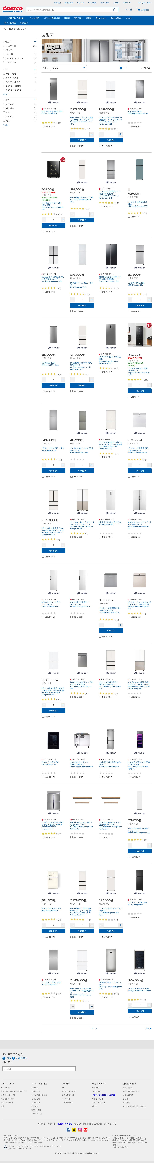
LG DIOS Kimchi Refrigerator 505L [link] (81, 996)
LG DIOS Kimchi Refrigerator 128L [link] (81, 687)
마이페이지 (35, 1102)
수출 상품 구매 (67, 1102)
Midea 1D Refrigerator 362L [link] (80, 606)
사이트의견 (66, 1099)
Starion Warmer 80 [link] (49, 764)
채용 (2, 1106)
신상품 (89, 18)
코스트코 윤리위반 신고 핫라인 (134, 1106)
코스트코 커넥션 (7, 1102)
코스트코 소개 (7, 1083)
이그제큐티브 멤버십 (39, 1095)
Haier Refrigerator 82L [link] (50, 910)
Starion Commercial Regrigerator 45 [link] (49, 828)
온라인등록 (35, 1099)
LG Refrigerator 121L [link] (135, 285)
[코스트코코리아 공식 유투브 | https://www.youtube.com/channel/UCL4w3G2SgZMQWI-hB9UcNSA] (85, 1130)
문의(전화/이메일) (68, 1091)
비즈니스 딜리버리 (52, 18)
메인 (4, 29)
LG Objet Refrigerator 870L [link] (52, 281)
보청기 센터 (96, 1091)
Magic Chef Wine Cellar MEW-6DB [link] (53, 208)
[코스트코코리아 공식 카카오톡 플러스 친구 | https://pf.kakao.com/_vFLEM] (74, 1130)
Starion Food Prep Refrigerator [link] (81, 766)
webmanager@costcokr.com (97, 1140)
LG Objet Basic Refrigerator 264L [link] (80, 201)
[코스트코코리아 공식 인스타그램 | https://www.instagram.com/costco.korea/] (80, 1130)
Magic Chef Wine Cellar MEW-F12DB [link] (139, 374)
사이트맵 (42, 1123)
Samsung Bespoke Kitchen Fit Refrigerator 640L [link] (81, 527)
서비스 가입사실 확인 (120, 1147)
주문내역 (34, 1106)
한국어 (126, 2)
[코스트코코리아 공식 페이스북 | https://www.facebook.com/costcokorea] (69, 1130)
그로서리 (78, 18)
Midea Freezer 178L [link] (106, 524)
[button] (116, 9)
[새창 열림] (6, 1148)
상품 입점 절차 (128, 1095)
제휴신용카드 (36, 1110)
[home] (12, 9)
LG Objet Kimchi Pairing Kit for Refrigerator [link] (81, 828)
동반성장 (126, 1102)
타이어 (67, 18)
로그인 (128, 9)
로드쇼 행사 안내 (98, 1102)
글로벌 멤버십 (36, 1114)
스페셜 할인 (35, 18)
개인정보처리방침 (64, 1123)
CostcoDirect (116, 18)
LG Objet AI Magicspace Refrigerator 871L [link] (108, 447)
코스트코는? (5, 1087)
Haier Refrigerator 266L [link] (79, 452)
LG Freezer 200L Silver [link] (50, 365)
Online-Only (101, 18)
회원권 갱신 (35, 1091)
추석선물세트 (10, 23)
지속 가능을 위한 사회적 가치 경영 (13, 1091)
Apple (129, 18)
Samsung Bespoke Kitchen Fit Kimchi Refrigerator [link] (139, 687)
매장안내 (95, 1087)
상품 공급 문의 (128, 1087)
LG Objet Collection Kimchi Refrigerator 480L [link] (52, 533)
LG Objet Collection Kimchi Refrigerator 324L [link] (80, 914)
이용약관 (51, 1123)
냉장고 (23, 29)
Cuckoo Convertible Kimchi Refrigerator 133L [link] (109, 362)
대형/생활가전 (13, 29)
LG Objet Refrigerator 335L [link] (138, 206)
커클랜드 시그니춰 (8, 1095)
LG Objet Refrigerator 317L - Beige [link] (109, 914)
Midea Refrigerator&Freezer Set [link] (138, 527)
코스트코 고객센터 (12, 1054)
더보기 (6, 94)
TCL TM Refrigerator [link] (135, 904)
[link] (53, 100)
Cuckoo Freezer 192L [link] (49, 114)
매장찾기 (7, 1061)
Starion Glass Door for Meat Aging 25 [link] (138, 767)
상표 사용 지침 (110, 1123)
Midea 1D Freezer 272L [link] (50, 606)
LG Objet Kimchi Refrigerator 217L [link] (138, 607)
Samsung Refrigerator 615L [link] (138, 114)
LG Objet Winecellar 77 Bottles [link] (139, 990)
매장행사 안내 (97, 1099)
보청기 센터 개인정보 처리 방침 (104, 1095)
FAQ (63, 1087)
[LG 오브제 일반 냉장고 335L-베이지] (129, 189)
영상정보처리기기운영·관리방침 (88, 1123)
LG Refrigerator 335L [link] (78, 287)
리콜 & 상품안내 (68, 1095)
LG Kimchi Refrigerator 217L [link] (138, 452)
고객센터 (66, 1083)
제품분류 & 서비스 (8, 1099)
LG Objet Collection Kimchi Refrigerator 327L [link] (109, 197)
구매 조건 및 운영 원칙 (131, 1091)
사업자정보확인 (36, 1142)
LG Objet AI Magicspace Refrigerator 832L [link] (108, 123)
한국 (148, 3)
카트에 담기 (82, 140)
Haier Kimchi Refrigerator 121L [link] (139, 833)
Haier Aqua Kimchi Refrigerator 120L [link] (110, 988)
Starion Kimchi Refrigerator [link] (109, 766)
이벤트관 (24, 23)
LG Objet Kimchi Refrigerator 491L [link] (81, 123)
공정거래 (126, 1099)
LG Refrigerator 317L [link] (49, 450)
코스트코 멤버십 (39, 1083)
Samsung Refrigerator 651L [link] (109, 281)
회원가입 (34, 1087)
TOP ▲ (148, 1028)
